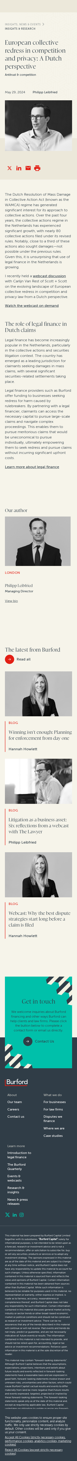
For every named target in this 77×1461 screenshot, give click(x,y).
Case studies (53, 1136)
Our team (14, 1102)
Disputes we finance (53, 1119)
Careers (13, 1109)
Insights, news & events (23, 24)
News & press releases (17, 1202)
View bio (11, 601)
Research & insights (15, 1190)
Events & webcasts (14, 1178)
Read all (24, 659)
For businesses (55, 1102)
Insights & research (20, 28)
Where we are (54, 1128)
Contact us (15, 1117)
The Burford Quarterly (16, 1167)
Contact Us (44, 1041)
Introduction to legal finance (19, 1155)
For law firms (53, 1109)
